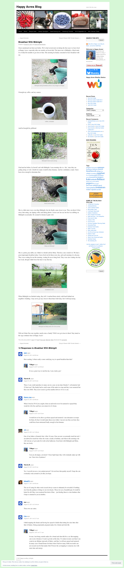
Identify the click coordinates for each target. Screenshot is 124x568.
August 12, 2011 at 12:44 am (31, 504)
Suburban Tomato (92, 239)
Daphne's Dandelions (93, 213)
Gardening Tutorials (67, 31)
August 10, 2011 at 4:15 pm (36, 413)
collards (88, 173)
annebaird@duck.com (93, 121)
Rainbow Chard (91, 233)
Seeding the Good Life (93, 235)
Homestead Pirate (92, 225)
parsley (97, 181)
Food (87, 175)
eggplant (101, 173)
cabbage (98, 171)
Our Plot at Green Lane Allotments (96, 232)
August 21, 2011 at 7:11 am (36, 532)
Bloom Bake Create (92, 209)
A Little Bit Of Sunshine (93, 204)
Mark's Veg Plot (91, 228)
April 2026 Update (92, 105)
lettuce (101, 179)
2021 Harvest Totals (93, 31)
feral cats (42, 340)
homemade (92, 177)
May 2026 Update (92, 103)
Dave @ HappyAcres (40, 44)
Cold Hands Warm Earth (93, 211)
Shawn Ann (28, 397)
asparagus (100, 167)
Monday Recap (89, 181)
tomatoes (100, 187)
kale (88, 179)
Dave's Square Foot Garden (94, 214)
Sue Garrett (90, 136)
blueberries (95, 169)
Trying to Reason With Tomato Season (69, 38)
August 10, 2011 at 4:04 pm (36, 367)
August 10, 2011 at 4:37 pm (31, 467)
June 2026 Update (92, 98)
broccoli (93, 171)
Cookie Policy (34, 565)
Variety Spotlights (43, 31)
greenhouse (101, 175)
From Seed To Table (92, 218)
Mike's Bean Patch (92, 230)
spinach (95, 185)
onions (94, 181)
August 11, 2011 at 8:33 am (31, 483)
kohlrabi (94, 179)
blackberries (89, 169)
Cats (32, 340)
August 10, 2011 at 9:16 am (31, 381)
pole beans (89, 185)
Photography (96, 183)
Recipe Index (32, 31)
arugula (88, 167)
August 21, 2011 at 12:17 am (31, 518)
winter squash (91, 189)
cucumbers (93, 173)
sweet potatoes (90, 187)
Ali (25, 430)
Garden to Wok (91, 220)
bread (88, 171)
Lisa (25, 516)
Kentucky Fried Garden (93, 226)
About (25, 31)
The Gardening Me (92, 240)
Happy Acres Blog (28, 6)
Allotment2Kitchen (92, 206)
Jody (25, 353)
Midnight (48, 340)
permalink (64, 340)
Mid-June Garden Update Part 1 (95, 101)
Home (20, 31)
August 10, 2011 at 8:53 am (31, 355)
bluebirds (100, 169)
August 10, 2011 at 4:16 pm (36, 450)
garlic (96, 175)
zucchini (98, 189)
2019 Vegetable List (80, 31)
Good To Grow (91, 221)
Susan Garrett (91, 126)
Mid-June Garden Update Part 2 (95, 100)
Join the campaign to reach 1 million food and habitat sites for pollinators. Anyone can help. (96, 245)
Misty (52, 340)
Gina (89, 124)
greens (87, 177)
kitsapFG (27, 481)
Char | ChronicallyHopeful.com (95, 131)
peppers (89, 183)
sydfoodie (90, 135)
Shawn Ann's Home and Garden (95, 237)
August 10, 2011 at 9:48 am (31, 399)
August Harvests (23, 38)
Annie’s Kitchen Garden (93, 207)
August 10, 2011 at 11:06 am (31, 432)
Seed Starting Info (55, 31)
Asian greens (94, 167)
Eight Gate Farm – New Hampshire (96, 216)
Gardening (91, 175)
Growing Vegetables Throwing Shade (96, 223)
